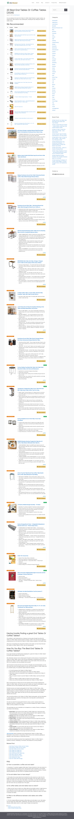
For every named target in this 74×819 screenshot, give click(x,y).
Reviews (9, 805)
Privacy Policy (54, 2)
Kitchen (53, 79)
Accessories (54, 20)
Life (53, 82)
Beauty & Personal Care (57, 27)
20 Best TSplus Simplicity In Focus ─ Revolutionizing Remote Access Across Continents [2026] (59, 152)
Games (53, 64)
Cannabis (54, 33)
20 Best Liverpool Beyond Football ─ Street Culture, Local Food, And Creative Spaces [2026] (59, 126)
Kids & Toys (54, 77)
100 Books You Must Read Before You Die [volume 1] (24, 118)
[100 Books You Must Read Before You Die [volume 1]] (11, 118)
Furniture (54, 58)
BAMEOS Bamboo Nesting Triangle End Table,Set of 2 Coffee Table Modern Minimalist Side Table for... (30, 442)
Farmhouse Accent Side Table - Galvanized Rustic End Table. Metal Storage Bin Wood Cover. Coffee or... (30, 206)
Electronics (54, 47)
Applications (54, 22)
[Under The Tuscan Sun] (11, 106)
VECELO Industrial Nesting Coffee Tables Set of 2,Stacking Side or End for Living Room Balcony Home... (31, 231)
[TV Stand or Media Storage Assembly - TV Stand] (11, 97)
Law (53, 80)
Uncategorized (55, 108)
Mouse (53, 84)
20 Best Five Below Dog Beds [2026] (14, 808)
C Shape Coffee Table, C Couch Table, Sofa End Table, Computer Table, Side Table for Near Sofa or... (30, 293)
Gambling (54, 62)
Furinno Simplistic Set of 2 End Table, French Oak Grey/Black (29, 419)
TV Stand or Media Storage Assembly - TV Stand (23, 96)
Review (37, 2)
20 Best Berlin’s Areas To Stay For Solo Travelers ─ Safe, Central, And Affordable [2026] (59, 138)
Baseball (54, 26)
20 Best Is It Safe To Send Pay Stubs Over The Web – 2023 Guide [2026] (58, 131)
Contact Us (47, 2)
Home (33, 2)
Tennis (53, 99)
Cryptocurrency (55, 42)
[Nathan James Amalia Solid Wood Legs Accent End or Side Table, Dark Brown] (11, 35)
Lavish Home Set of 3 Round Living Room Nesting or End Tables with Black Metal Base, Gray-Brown (31, 307)
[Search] (65, 10)
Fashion (54, 51)
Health (53, 69)
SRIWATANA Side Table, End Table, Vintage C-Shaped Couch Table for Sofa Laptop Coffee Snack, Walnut (30, 261)
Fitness (53, 55)
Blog (42, 2)
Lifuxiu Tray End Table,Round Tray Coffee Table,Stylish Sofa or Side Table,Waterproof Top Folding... (30, 473)
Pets (53, 86)
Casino (53, 36)
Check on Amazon (42, 30)
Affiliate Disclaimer (62, 2)
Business (54, 31)
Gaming (54, 66)
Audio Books (55, 24)
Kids (53, 75)
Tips (53, 102)
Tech (53, 97)
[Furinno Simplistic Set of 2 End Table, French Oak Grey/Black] (11, 83)
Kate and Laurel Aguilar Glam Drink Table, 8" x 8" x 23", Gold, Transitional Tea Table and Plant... (31, 606)
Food (53, 57)
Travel (53, 106)
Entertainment (55, 49)
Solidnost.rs (39, 817)
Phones (53, 88)
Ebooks (53, 44)
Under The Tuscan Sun (19, 106)
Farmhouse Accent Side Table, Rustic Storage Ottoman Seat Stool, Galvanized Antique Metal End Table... (30, 339)
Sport (53, 95)
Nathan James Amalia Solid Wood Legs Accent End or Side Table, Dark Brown (31, 156)
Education (54, 46)
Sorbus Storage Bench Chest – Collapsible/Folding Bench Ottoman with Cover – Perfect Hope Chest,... (31, 525)
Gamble (54, 60)
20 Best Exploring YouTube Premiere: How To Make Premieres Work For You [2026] (59, 157)
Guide (53, 68)
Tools (53, 104)
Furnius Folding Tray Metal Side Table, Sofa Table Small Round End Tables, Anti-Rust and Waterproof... (30, 368)
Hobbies (54, 71)
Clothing (54, 40)
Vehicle (53, 110)
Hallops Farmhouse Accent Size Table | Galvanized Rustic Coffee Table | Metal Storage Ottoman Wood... (31, 176)
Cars (53, 35)
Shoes (53, 93)
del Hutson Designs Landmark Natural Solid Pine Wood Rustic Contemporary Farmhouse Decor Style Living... (30, 131)
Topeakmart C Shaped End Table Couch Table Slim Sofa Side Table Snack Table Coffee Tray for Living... (31, 389)
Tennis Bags (54, 101)
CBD (53, 38)
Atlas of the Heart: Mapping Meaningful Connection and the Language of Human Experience (31, 573)
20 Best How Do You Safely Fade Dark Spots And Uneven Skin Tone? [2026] (59, 121)
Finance (54, 53)
